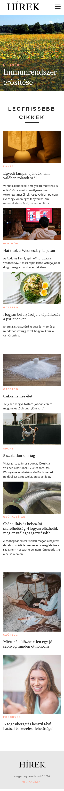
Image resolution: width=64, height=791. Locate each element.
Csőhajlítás (14, 517)
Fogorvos (12, 717)
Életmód (11, 65)
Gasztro (10, 307)
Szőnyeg (10, 634)
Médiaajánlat (32, 781)
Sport (8, 448)
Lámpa (8, 166)
